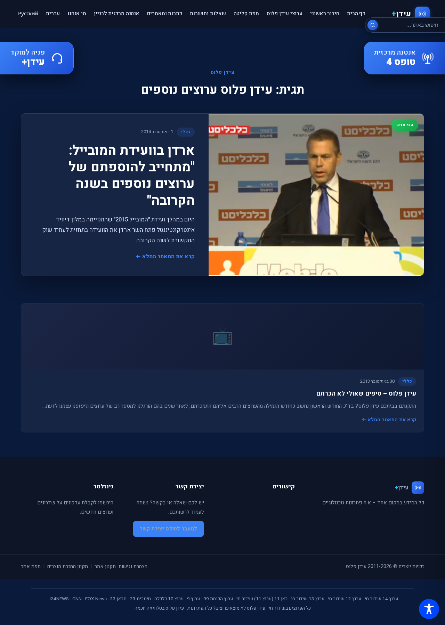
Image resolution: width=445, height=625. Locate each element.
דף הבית (356, 13)
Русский (28, 13)
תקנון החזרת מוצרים (67, 566)
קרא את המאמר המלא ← (165, 256)
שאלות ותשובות (208, 13)
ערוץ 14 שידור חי (381, 598)
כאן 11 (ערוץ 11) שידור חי (262, 598)
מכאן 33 (118, 598)
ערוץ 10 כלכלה (169, 598)
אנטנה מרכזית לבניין (116, 13)
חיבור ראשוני (324, 13)
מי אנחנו (76, 13)
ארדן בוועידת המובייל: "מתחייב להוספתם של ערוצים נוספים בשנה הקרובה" (132, 175)
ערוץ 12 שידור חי (344, 598)
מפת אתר (31, 566)
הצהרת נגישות (133, 566)
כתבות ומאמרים (164, 13)
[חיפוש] (372, 25)
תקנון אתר (105, 566)
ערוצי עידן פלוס (285, 13)
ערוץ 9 (193, 598)
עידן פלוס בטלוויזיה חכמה (159, 608)
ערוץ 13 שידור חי (307, 598)
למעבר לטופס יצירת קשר (168, 529)
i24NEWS (59, 598)
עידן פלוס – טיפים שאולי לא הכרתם (366, 393)
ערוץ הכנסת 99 (218, 598)
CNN (77, 598)
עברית (53, 13)
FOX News (96, 598)
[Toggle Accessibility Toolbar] (429, 609)
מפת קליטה (246, 13)
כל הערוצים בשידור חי (290, 608)
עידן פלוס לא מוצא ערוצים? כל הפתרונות (226, 608)
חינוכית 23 (140, 598)
